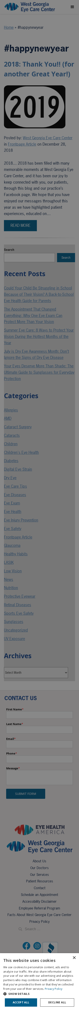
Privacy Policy (53, 989)
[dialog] (39, 982)
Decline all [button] (57, 1002)
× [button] (74, 957)
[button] (39, 994)
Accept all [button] (21, 1002)
